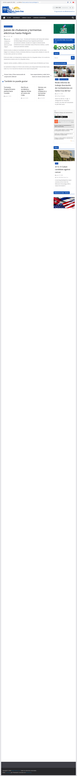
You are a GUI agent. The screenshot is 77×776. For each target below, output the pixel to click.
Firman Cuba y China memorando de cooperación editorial (14, 75)
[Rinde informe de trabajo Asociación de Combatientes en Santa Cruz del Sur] (64, 71)
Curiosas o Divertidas (39, 17)
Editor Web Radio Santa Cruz (62, 177)
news (57, 163)
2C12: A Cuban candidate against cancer (62, 169)
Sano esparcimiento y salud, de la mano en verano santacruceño (40, 75)
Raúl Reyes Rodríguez (60, 96)
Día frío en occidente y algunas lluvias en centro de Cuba (26, 91)
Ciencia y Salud (26, 17)
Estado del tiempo (8, 26)
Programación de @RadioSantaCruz (64, 11)
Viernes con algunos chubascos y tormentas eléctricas (42, 91)
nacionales (16, 17)
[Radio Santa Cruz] (4, 17)
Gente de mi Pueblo (64, 79)
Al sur (9, 17)
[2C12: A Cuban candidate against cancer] (64, 155)
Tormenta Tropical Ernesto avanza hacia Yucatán (9, 90)
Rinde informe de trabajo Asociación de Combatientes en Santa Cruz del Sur (63, 86)
